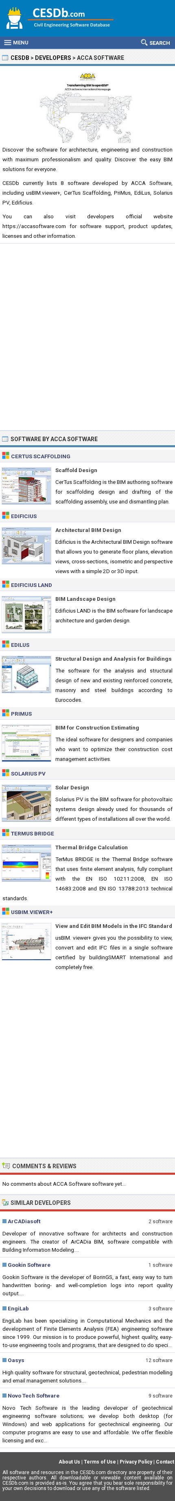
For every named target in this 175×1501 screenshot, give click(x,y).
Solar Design (72, 787)
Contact (165, 1462)
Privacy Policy (136, 1462)
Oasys (16, 1360)
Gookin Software (29, 1264)
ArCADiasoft (24, 1221)
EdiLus (20, 645)
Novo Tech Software (33, 1395)
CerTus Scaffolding (40, 456)
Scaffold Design (76, 470)
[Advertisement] (87, 336)
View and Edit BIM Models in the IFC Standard (113, 926)
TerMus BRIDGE (32, 833)
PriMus (21, 713)
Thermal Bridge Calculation (91, 847)
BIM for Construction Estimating (97, 727)
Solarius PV (28, 773)
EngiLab (18, 1308)
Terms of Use (100, 1462)
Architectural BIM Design (88, 530)
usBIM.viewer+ (32, 912)
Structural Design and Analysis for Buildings (113, 658)
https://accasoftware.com (34, 226)
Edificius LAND (31, 585)
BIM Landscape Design (85, 599)
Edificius (24, 516)
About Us (69, 1462)
